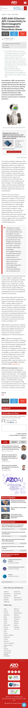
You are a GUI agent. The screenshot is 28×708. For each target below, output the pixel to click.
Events (5, 623)
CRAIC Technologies (9, 543)
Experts (16, 625)
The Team (16, 629)
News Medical (17, 597)
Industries (16, 619)
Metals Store (7, 625)
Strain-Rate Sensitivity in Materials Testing (13, 547)
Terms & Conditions (9, 643)
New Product (15, 14)
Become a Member (9, 635)
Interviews (16, 611)
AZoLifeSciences (18, 599)
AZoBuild (6, 599)
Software (6, 629)
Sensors (10, 574)
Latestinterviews (5, 442)
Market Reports (18, 613)
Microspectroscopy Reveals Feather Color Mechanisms (13, 540)
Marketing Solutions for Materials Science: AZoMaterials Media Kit (13, 525)
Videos (5, 621)
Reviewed (6, 47)
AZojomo (16, 621)
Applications (17, 617)
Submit (24, 437)
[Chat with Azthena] (24, 705)
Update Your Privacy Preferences (14, 703)
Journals (6, 627)
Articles (6, 611)
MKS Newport (8, 536)
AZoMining (6, 601)
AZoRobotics (7, 593)
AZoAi (15, 595)
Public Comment (22, 433)
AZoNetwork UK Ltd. (9, 529)
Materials (16, 615)
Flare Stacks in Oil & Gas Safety (18, 508)
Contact (6, 639)
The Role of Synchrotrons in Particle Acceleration (13, 533)
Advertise (6, 641)
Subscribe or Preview (13, 562)
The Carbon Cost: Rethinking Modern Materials (17, 516)
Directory (6, 613)
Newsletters (7, 637)
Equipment (6, 615)
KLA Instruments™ (9, 550)
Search (5, 633)
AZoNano (6, 591)
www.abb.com (16, 364)
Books (5, 617)
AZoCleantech (7, 595)
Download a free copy (14, 152)
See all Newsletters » (7, 582)
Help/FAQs (16, 627)
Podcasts (16, 623)
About (5, 631)
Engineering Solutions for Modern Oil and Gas (18, 501)
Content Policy (7, 651)
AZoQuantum (17, 593)
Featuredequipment (14, 442)
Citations (5, 408)
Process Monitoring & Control (16, 567)
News (9, 14)
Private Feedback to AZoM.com (18, 435)
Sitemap (6, 649)
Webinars (16, 609)
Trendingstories (23, 442)
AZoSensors (17, 591)
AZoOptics (6, 597)
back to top (22, 660)
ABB (3, 395)
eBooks (5, 619)
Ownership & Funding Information (7, 654)
